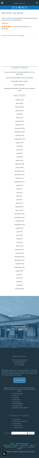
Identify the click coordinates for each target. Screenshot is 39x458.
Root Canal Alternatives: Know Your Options (19, 78)
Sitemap (19, 448)
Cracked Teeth (17, 425)
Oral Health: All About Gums (19, 81)
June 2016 (20, 235)
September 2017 (19, 182)
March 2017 (19, 203)
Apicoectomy (17, 423)
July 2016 (19, 232)
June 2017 (20, 192)
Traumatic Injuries (18, 427)
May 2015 (19, 281)
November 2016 (19, 217)
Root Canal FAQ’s (19, 85)
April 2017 (20, 200)
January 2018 (19, 167)
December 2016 (19, 214)
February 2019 (19, 121)
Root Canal (24, 445)
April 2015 (20, 285)
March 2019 (19, 117)
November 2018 (19, 132)
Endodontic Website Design (13, 452)
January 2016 (19, 253)
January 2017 (19, 210)
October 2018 (19, 135)
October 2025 (19, 100)
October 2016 (19, 221)
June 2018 (20, 150)
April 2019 (20, 114)
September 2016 (19, 224)
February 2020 (19, 107)
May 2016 (19, 239)
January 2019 (19, 125)
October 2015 (19, 264)
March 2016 (19, 246)
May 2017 (19, 196)
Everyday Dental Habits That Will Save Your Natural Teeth (19, 89)
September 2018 (19, 139)
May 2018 (19, 153)
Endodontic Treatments (11, 445)
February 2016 (19, 249)
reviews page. (20, 35)
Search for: (8, 433)
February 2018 (19, 164)
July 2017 (19, 189)
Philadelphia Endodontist (9, 370)
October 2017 (19, 178)
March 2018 (19, 160)
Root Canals (16, 419)
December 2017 (19, 171)
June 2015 (20, 278)
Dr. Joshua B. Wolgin (22, 370)
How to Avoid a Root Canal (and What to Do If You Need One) (19, 73)
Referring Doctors (11, 447)
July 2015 (19, 274)
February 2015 (19, 289)
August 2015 (19, 271)
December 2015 (19, 257)
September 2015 (19, 267)
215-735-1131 (20, 363)
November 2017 (19, 175)
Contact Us (19, 380)
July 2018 (19, 146)
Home (12, 443)
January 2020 (19, 110)
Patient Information (22, 443)
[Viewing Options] (4, 453)
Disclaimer (31, 447)
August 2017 (19, 185)
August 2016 (19, 228)
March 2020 (19, 103)
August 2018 (19, 143)
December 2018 (19, 128)
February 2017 (19, 207)
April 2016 (20, 242)
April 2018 (20, 157)
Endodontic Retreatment (20, 421)
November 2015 (19, 260)
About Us (33, 445)
